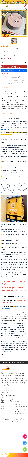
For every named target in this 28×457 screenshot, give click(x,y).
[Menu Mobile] (1, 6)
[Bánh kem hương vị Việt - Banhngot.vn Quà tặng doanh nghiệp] (7, 6)
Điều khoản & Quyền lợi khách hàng (20, 410)
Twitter (11, 362)
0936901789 (19, 297)
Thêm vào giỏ (14, 67)
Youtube (17, 362)
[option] (14, 23)
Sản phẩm (3, 408)
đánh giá (5, 52)
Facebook (6, 362)
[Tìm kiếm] (26, 9)
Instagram (23, 362)
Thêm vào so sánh (5, 73)
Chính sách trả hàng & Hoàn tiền (21, 407)
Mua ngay (13, 454)
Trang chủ (3, 406)
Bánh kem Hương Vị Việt (12, 419)
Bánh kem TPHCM (8, 380)
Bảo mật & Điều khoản (20, 413)
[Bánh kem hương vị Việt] (14, 2)
